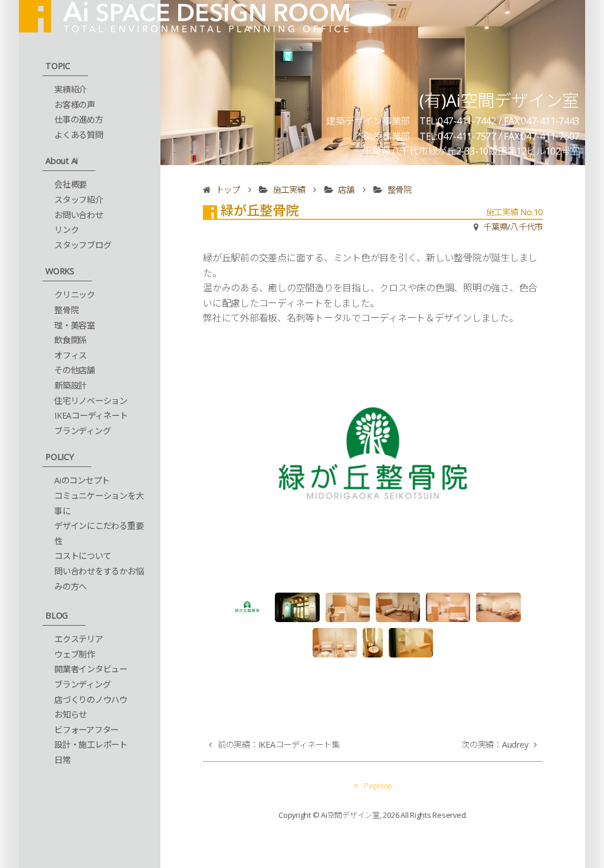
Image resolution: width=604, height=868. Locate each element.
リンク (66, 229)
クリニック (74, 294)
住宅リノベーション (90, 400)
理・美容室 (74, 325)
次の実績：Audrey (494, 744)
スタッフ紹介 (78, 199)
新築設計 (70, 385)
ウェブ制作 (74, 654)
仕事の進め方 (78, 119)
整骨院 (66, 309)
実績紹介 (70, 89)
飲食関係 (70, 340)
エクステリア (78, 639)
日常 (62, 759)
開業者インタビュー (90, 669)
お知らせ (70, 714)
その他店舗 (74, 370)
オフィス (70, 355)
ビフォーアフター (86, 729)
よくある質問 (78, 134)
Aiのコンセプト (82, 480)
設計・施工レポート (90, 744)
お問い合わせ (78, 215)
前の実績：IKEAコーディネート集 (279, 744)
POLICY (59, 456)
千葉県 (495, 226)
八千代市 (526, 226)
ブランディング (82, 430)
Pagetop (378, 785)
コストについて (82, 555)
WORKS (59, 271)
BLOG (56, 615)
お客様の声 (74, 104)
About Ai (61, 160)
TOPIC (57, 65)
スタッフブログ (82, 245)
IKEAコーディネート (90, 415)
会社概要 (70, 184)
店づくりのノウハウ (90, 699)
